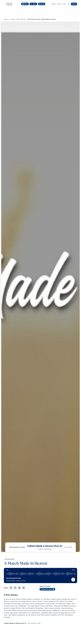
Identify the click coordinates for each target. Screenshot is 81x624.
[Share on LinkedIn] (19, 587)
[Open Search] (68, 4)
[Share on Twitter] (15, 587)
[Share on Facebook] (11, 587)
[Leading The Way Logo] (9, 4)
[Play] (73, 580)
